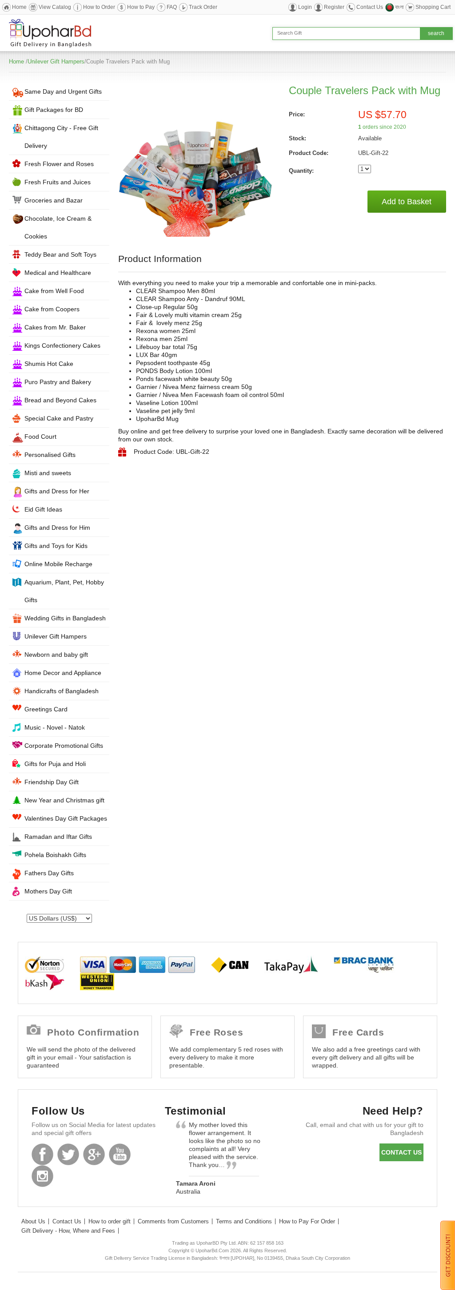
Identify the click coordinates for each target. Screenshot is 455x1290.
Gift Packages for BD (53, 109)
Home (19, 7)
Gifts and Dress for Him (57, 527)
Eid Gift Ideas (43, 509)
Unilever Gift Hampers (56, 61)
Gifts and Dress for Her (56, 491)
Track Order (203, 7)
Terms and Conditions (244, 1221)
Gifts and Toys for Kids (56, 545)
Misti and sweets (47, 472)
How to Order (99, 7)
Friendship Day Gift (51, 782)
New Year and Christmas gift (64, 800)
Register (334, 7)
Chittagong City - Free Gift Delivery (61, 136)
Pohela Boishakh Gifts (55, 854)
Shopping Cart (433, 7)
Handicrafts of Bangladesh (61, 691)
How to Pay (141, 7)
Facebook (42, 1154)
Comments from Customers (173, 1221)
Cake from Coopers (52, 309)
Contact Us (369, 7)
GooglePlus (94, 1154)
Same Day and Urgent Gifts (63, 91)
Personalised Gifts (50, 454)
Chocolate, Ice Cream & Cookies (58, 227)
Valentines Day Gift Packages (65, 818)
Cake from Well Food (54, 290)
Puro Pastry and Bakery (57, 381)
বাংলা (399, 7)
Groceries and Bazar (53, 200)
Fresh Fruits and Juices (57, 182)
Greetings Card (46, 709)
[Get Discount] (447, 1254)
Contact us (401, 1152)
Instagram (42, 1176)
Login (305, 7)
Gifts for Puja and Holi (55, 763)
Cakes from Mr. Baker (55, 327)
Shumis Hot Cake (48, 363)
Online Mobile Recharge (58, 564)
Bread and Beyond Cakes (60, 400)
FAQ (172, 7)
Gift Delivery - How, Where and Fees (68, 1230)
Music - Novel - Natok (54, 727)
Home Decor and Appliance (62, 672)
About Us (33, 1221)
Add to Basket (406, 201)
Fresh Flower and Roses (59, 163)
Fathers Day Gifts (49, 873)
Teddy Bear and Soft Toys (60, 254)
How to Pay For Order (307, 1221)
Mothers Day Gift (48, 891)
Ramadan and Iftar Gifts (58, 836)
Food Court (40, 436)
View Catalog (55, 7)
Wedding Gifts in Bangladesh (65, 618)
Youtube (120, 1154)
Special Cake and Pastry (58, 418)
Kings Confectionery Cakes (62, 345)
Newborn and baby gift (56, 654)
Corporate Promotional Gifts (63, 745)
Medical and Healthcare (57, 272)
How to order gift (109, 1221)
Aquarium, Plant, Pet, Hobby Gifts (64, 591)
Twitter (68, 1154)
